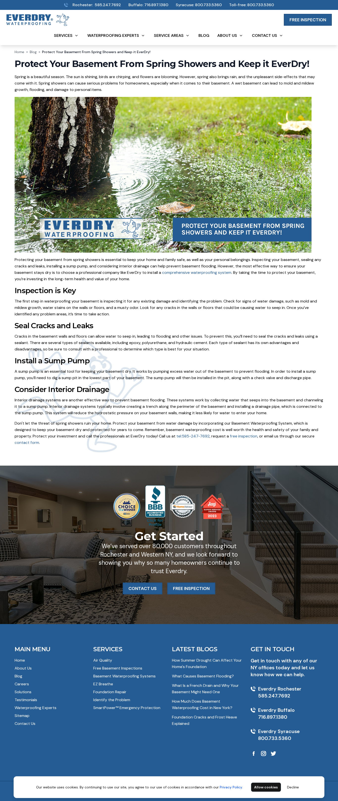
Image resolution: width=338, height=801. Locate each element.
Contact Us (264, 35)
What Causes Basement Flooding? (203, 676)
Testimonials (26, 699)
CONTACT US (142, 588)
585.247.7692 (108, 4)
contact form (27, 442)
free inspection (243, 436)
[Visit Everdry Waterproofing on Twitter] (273, 754)
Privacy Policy (231, 787)
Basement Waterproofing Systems (124, 676)
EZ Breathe (103, 684)
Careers (22, 684)
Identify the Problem (111, 699)
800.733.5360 (208, 4)
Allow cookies (266, 787)
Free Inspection (308, 20)
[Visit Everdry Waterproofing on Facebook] (254, 754)
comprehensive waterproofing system (196, 272)
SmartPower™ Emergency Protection (126, 707)
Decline (293, 787)
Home (19, 52)
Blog (203, 35)
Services (63, 35)
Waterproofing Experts (113, 35)
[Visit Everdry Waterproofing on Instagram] (263, 754)
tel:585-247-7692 (193, 436)
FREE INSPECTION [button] (191, 588)
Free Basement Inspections (117, 668)
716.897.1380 (156, 4)
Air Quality (102, 660)
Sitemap (22, 715)
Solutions (23, 691)
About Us (227, 35)
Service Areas (169, 35)
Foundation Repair (109, 691)
